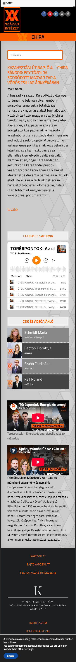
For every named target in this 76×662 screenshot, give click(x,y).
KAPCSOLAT (38, 556)
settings (28, 649)
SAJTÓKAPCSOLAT (38, 564)
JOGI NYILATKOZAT (38, 631)
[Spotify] (62, 14)
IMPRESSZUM (38, 623)
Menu (9, 3)
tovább (12, 209)
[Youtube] (50, 14)
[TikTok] (67, 14)
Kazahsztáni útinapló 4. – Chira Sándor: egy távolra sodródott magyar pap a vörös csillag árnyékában (37, 75)
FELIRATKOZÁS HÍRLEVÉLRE (38, 572)
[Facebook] (43, 14)
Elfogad (10, 656)
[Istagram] (55, 14)
